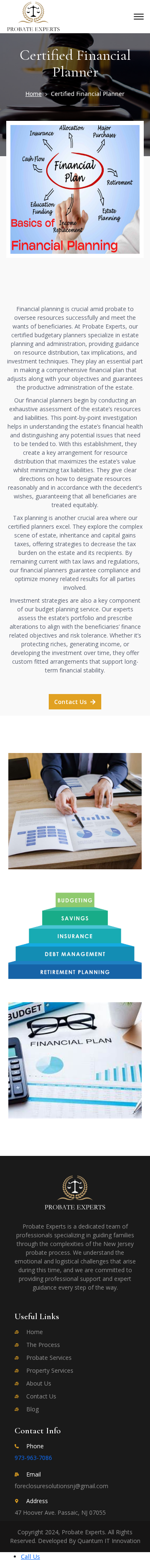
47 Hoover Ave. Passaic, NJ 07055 (60, 1512)
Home (33, 94)
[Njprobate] (33, 16)
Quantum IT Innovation (109, 1541)
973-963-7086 (33, 1458)
